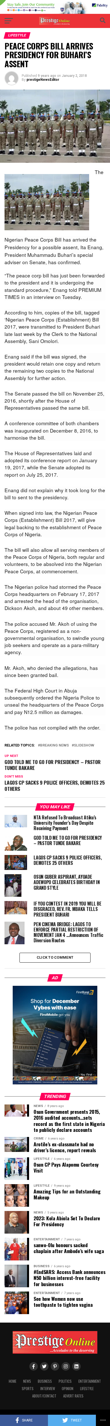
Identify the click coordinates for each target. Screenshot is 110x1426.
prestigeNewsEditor (43, 80)
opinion (67, 1388)
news (27, 1381)
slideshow (84, 745)
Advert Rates (73, 1396)
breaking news (54, 745)
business (45, 1381)
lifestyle (87, 1388)
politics (65, 1381)
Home (12, 1381)
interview (47, 1388)
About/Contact (44, 1396)
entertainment (89, 1381)
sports (28, 1388)
